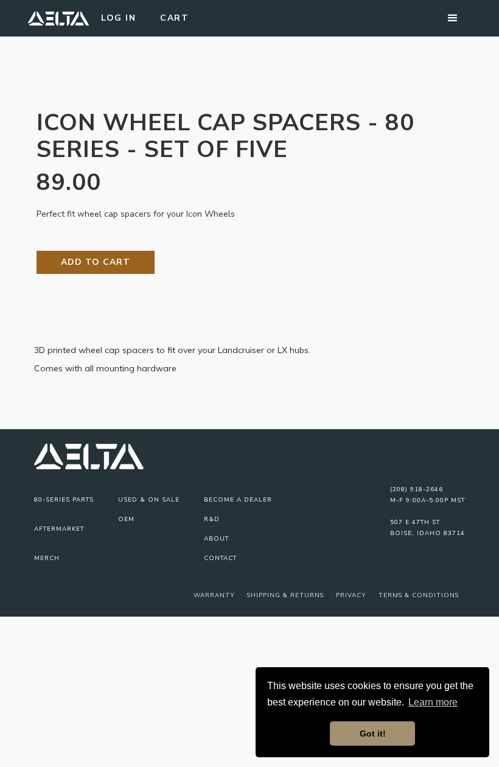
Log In (118, 18)
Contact (220, 558)
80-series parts (64, 499)
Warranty (214, 595)
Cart (174, 18)
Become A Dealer (238, 499)
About (216, 538)
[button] (452, 18)
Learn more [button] (433, 702)
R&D (212, 519)
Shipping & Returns (285, 595)
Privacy (351, 595)
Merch (47, 558)
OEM (126, 519)
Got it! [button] (373, 733)
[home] (58, 18)
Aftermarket (59, 529)
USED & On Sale (149, 499)
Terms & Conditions (419, 595)
